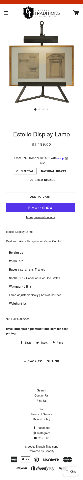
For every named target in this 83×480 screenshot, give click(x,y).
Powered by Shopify (41, 451)
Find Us (42, 401)
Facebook (43, 428)
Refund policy (41, 419)
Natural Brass (53, 171)
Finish (41, 163)
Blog (41, 409)
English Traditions (47, 446)
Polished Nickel (41, 180)
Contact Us (41, 395)
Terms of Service (41, 414)
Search (41, 390)
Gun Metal (25, 171)
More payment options (40, 217)
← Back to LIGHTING (41, 361)
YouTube (43, 438)
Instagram (43, 433)
